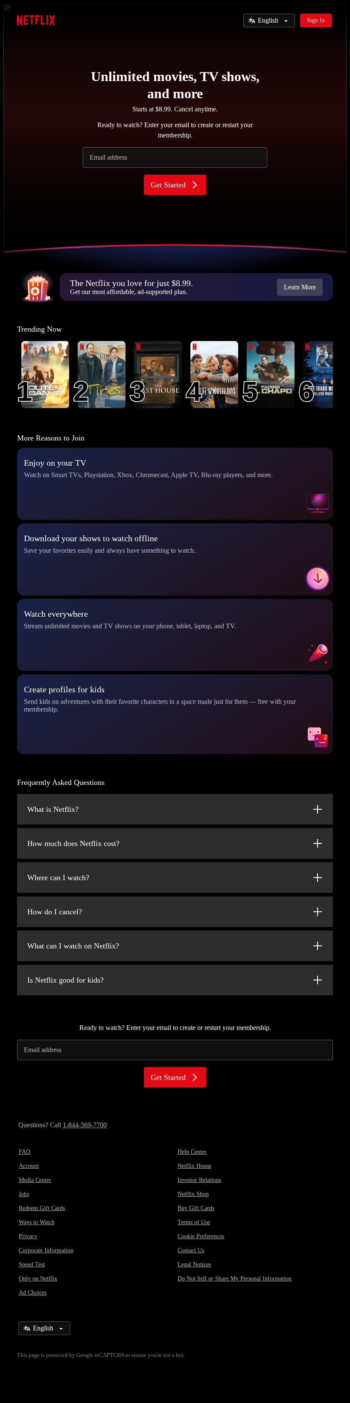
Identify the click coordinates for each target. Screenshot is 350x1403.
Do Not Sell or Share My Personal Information (235, 1278)
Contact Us (191, 1250)
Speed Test (32, 1264)
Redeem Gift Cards (42, 1208)
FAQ (24, 1152)
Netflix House (194, 1166)
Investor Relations (199, 1180)
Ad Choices (33, 1292)
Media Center (35, 1180)
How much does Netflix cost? (73, 843)
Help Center (192, 1152)
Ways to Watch (37, 1222)
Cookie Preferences (201, 1236)
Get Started (168, 185)
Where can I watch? (58, 877)
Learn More (300, 287)
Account (29, 1166)
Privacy (28, 1236)
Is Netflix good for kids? (65, 980)
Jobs (24, 1194)
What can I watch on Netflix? (73, 946)
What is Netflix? (53, 809)
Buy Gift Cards (196, 1208)
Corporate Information (46, 1250)
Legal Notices (194, 1264)
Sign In (316, 20)
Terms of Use (194, 1222)
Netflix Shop (193, 1194)
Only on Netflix (38, 1278)
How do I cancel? (54, 911)
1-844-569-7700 (85, 1125)
